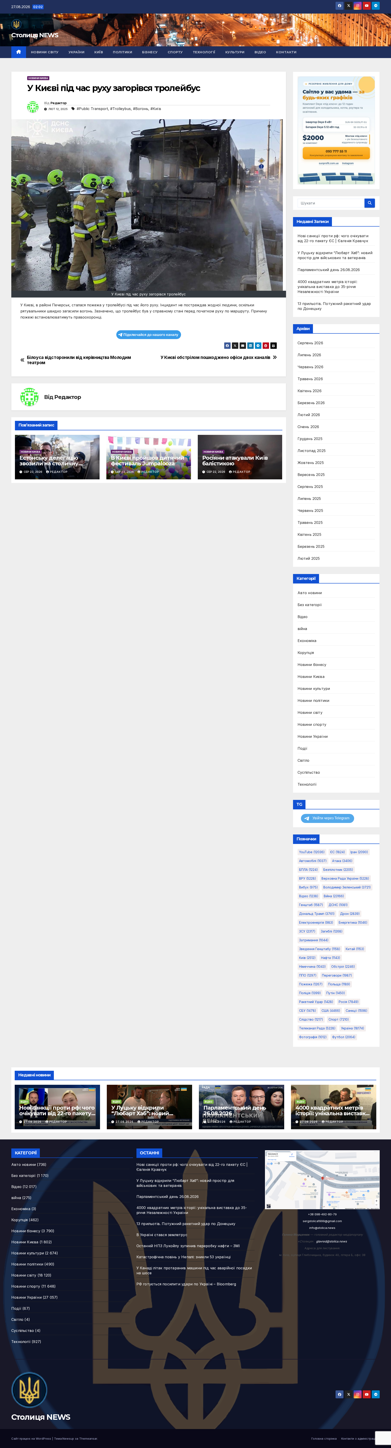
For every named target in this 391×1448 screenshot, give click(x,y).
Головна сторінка (324, 1438)
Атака (342, 861)
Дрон (350, 914)
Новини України (313, 736)
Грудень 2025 (310, 438)
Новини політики (313, 700)
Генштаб (311, 905)
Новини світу (45, 52)
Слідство (311, 1019)
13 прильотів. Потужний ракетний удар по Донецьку (186, 1223)
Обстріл (343, 966)
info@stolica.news (322, 1228)
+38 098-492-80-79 (322, 1214)
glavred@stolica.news (331, 1241)
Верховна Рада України (345, 878)
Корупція (306, 652)
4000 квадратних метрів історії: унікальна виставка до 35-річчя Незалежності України (328, 286)
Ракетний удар (316, 1002)
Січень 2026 (308, 426)
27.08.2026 (33, 1121)
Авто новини (310, 592)
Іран (359, 852)
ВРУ (307, 878)
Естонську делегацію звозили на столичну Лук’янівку (48, 463)
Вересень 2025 (311, 474)
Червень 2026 (310, 367)
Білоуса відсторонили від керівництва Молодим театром (79, 360)
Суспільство (309, 772)
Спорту (175, 52)
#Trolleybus (120, 108)
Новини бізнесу (312, 664)
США (331, 1010)
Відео (260, 52)
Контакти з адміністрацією (360, 1438)
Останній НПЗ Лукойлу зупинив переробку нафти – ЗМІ (188, 1246)
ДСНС (338, 905)
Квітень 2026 (310, 391)
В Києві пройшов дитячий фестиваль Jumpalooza (147, 461)
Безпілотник (338, 870)
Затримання (314, 940)
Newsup (68, 1438)
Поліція (310, 993)
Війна (334, 896)
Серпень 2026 (310, 343)
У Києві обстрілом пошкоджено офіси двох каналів (215, 357)
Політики (122, 52)
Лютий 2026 (309, 414)
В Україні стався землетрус (161, 1234)
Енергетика (353, 922)
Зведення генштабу (319, 949)
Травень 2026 (310, 379)
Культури (235, 52)
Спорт (339, 1019)
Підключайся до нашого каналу (150, 335)
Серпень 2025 (310, 486)
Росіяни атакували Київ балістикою (235, 461)
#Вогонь (140, 108)
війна (302, 628)
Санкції (356, 1010)
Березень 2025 (311, 546)
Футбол (343, 1037)
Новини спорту (312, 724)
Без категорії (310, 604)
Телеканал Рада (317, 1028)
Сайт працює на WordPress (31, 1438)
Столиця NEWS (34, 35)
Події (303, 748)
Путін (335, 993)
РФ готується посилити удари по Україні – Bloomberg (186, 1284)
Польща (339, 984)
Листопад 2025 (312, 450)
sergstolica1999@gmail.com (322, 1221)
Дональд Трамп (317, 914)
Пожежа (311, 984)
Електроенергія (316, 922)
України (77, 52)
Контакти (286, 52)
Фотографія (313, 1037)
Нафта (330, 958)
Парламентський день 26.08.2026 (329, 269)
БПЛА (308, 870)
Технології (204, 52)
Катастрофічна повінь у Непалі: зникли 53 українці (183, 1257)
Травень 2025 (310, 522)
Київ (98, 52)
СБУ (307, 1010)
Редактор (58, 103)
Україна (352, 1028)
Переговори (337, 975)
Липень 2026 (309, 355)
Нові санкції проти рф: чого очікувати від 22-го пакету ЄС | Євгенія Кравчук (57, 1113)
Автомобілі (313, 861)
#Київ (155, 108)
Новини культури (314, 688)
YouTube (312, 852)
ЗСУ (307, 931)
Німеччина (312, 966)
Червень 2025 (310, 510)
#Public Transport (92, 108)
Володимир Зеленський (347, 887)
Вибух (308, 887)
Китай (355, 949)
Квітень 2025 (309, 534)
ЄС (337, 852)
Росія (349, 1002)
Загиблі (332, 931)
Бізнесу (150, 52)
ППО (308, 975)
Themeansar (88, 1438)
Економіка (307, 640)
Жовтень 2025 (311, 462)
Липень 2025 (309, 498)
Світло (304, 760)
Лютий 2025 (309, 558)
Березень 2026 (311, 403)
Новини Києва (38, 78)
